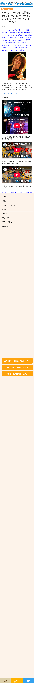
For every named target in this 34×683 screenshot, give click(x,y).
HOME (4, 197)
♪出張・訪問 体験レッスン (17, 373)
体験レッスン (6, 201)
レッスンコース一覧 (8, 205)
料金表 (4, 209)
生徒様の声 (5, 218)
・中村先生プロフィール (9, 93)
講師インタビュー (7, 9)
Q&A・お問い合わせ (9, 222)
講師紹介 (5, 213)
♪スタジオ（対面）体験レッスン (17, 360)
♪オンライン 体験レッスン (17, 367)
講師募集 (5, 226)
